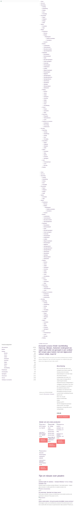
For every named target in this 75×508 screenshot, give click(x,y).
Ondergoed (46, 96)
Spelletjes (46, 84)
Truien (45, 103)
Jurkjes (45, 94)
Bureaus (45, 33)
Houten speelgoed (47, 61)
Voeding (44, 6)
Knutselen (46, 156)
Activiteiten (44, 26)
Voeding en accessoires (47, 121)
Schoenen (46, 98)
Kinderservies (46, 126)
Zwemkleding (46, 105)
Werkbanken (46, 87)
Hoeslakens (49, 40)
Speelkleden (46, 82)
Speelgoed (44, 52)
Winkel (42, 29)
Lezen (45, 163)
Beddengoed (48, 36)
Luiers (45, 119)
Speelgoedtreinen (47, 79)
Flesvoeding (46, 124)
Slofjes (45, 100)
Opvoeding (43, 4)
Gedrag (43, 10)
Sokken (45, 101)
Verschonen (44, 114)
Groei (43, 12)
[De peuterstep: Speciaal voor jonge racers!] (44, 488)
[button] (56, 170)
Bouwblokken (46, 54)
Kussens (45, 42)
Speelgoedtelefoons (48, 77)
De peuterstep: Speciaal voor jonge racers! (50, 492)
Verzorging (44, 13)
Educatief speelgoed (48, 59)
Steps (45, 112)
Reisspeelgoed (47, 71)
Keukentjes (46, 63)
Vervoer (44, 107)
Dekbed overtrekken (51, 38)
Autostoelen (46, 110)
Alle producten (5, 347)
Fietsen (45, 109)
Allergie (44, 20)
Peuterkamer (45, 31)
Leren (43, 160)
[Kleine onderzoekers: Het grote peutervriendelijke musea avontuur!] (42, 497)
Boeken (44, 43)
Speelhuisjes (46, 80)
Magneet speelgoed (48, 70)
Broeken (45, 91)
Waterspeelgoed (47, 86)
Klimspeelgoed (47, 64)
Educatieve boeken (48, 49)
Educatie (45, 165)
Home (42, 1)
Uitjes (43, 27)
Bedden (45, 34)
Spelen (42, 24)
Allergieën (46, 146)
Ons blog (43, 128)
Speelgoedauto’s (47, 75)
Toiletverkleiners (47, 117)
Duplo (45, 57)
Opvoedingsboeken (48, 50)
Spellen (45, 154)
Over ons (43, 3)
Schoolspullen (5, 371)
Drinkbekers (46, 123)
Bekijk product (63, 416)
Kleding (44, 89)
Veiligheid (44, 19)
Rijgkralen (46, 73)
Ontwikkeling (45, 8)
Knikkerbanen (47, 66)
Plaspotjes (46, 116)
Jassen (45, 93)
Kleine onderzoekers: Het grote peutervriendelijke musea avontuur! (56, 501)
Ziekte (43, 22)
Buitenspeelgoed (47, 56)
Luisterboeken (47, 45)
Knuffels (45, 68)
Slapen (43, 17)
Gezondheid (43, 15)
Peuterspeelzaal (47, 161)
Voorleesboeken (47, 47)
